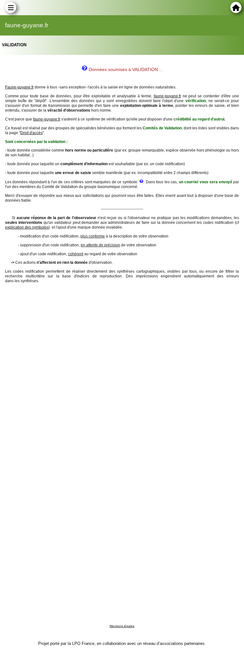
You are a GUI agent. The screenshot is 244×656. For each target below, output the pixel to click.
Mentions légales (122, 626)
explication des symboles (27, 227)
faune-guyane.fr (167, 96)
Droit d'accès (31, 133)
